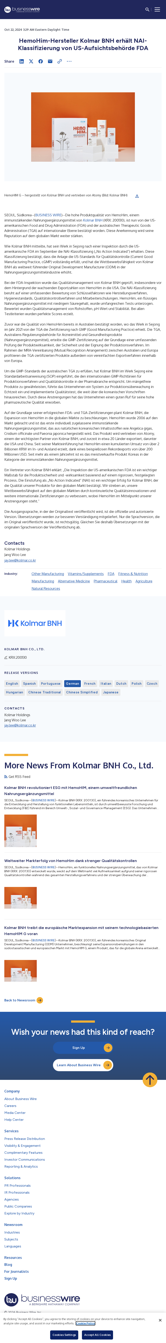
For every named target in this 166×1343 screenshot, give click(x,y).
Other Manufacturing (48, 574)
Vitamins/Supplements (86, 574)
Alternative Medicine (74, 581)
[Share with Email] (50, 61)
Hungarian (14, 692)
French (90, 684)
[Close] (160, 1320)
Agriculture (144, 581)
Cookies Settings (64, 1334)
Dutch (121, 684)
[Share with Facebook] (40, 61)
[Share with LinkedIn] (21, 61)
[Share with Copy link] (59, 61)
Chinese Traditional (44, 692)
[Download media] (137, 196)
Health (126, 581)
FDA (111, 574)
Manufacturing (43, 581)
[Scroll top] (150, 1079)
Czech (152, 684)
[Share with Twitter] (31, 61)
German (72, 684)
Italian (106, 684)
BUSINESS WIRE (48, 215)
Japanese (111, 692)
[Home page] (22, 10)
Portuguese (51, 684)
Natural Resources (46, 588)
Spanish (29, 684)
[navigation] (157, 9)
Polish (137, 684)
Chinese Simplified (82, 692)
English (12, 684)
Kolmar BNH (92, 220)
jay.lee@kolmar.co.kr (20, 560)
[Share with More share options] (69, 61)
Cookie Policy (85, 1323)
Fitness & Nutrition (133, 574)
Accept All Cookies (97, 1334)
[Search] (147, 9)
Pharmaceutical (105, 581)
